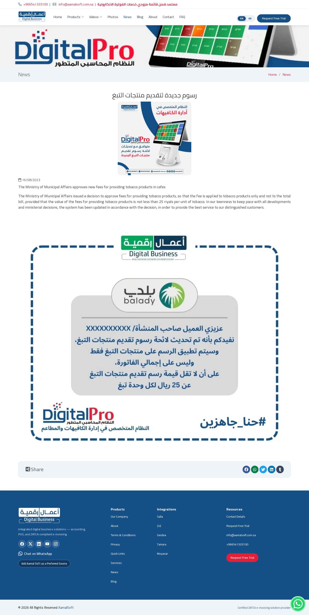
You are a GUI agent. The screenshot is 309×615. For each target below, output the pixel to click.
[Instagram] (55, 544)
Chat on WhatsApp (38, 553)
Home (57, 17)
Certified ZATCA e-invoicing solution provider (264, 607)
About (153, 17)
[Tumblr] (280, 469)
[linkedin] (271, 469)
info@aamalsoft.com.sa (76, 4)
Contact (168, 17)
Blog (140, 17)
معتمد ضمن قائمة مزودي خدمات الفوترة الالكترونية (137, 4)
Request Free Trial (274, 18)
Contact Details (235, 516)
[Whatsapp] (255, 469)
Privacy (115, 544)
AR (250, 18)
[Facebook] (246, 469)
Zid (159, 525)
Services (116, 562)
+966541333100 (237, 544)
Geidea (161, 535)
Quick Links (118, 553)
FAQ (182, 17)
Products (73, 17)
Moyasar (162, 553)
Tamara (161, 544)
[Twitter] (263, 469)
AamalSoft (66, 607)
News (127, 17)
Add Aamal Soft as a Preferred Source (44, 563)
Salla (160, 516)
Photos (112, 17)
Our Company (119, 516)
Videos (94, 17)
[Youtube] (47, 544)
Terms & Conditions (123, 535)
